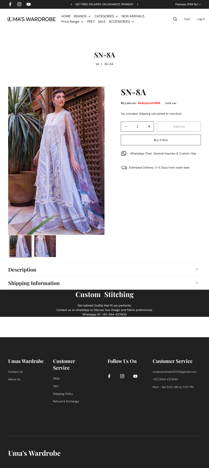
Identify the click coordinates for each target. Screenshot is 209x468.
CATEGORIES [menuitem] (104, 16)
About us (14, 379)
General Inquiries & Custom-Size (163, 153)
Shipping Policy (63, 394)
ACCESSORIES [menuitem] (119, 21)
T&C (56, 386)
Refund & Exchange (66, 401)
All (97, 64)
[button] (136, 4)
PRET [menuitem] (91, 21)
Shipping (144, 113)
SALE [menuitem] (102, 21)
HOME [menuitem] (66, 16)
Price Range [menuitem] (70, 21)
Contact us (15, 372)
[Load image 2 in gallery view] (45, 246)
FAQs (56, 378)
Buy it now (161, 140)
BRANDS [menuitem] (80, 16)
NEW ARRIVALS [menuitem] (133, 16)
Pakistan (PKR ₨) (186, 4)
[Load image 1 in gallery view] (20, 246)
